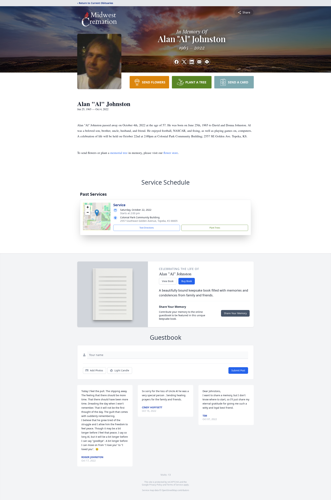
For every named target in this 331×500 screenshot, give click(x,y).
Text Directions (146, 227)
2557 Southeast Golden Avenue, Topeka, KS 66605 (149, 220)
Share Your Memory (235, 313)
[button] (97, 212)
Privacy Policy (155, 484)
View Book (167, 281)
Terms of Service (175, 484)
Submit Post (238, 370)
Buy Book (186, 281)
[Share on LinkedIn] (192, 62)
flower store (170, 153)
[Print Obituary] (207, 62)
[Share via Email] (199, 62)
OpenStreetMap (169, 490)
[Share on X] (184, 62)
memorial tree (119, 153)
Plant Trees (214, 227)
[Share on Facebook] (176, 62)
